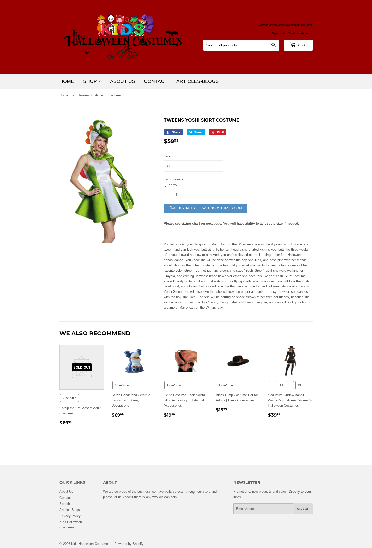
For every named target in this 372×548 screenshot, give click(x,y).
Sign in (276, 33)
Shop (90, 81)
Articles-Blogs (197, 81)
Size (167, 156)
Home (66, 81)
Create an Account (300, 33)
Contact (156, 81)
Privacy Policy (70, 516)
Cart (302, 45)
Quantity (170, 185)
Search (64, 504)
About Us (122, 81)
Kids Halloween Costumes (90, 544)
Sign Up (303, 509)
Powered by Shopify (129, 544)
